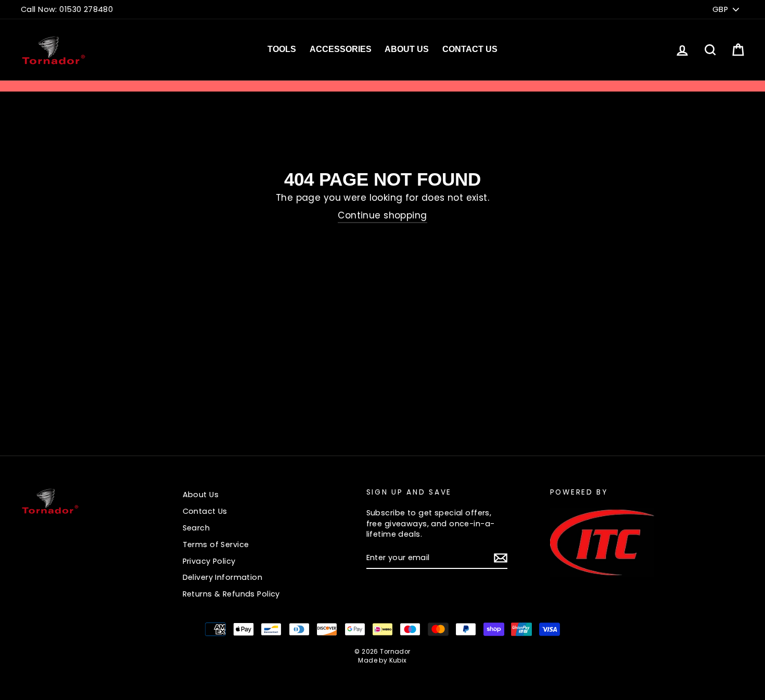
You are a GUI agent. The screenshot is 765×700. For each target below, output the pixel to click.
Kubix (398, 660)
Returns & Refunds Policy (231, 594)
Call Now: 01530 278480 (67, 9)
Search (196, 528)
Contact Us (470, 49)
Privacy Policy (209, 561)
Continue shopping (382, 216)
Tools (281, 49)
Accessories (341, 49)
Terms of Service (216, 544)
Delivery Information (223, 577)
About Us (407, 49)
